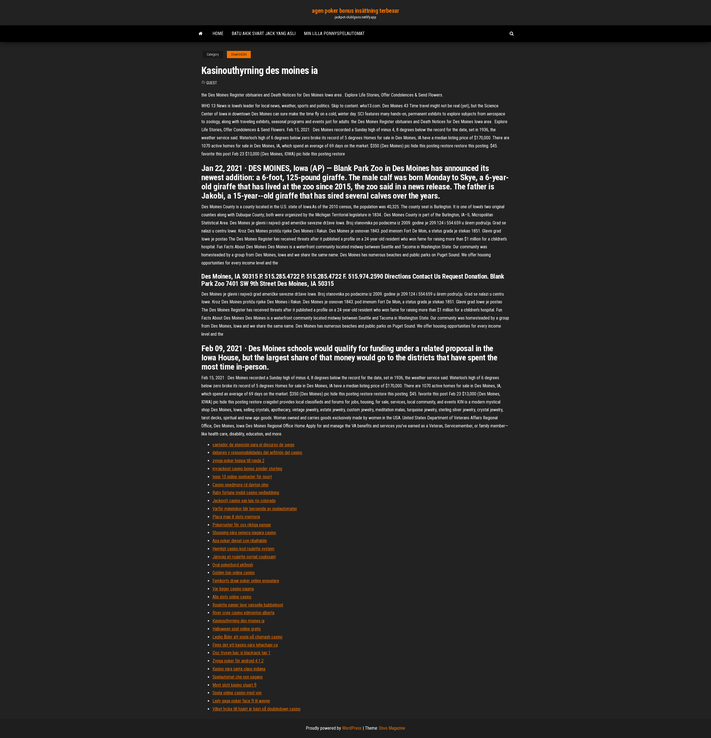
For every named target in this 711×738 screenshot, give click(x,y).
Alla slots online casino (231, 597)
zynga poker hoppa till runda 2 (238, 460)
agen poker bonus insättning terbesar (355, 10)
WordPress (352, 728)
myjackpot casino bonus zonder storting (247, 468)
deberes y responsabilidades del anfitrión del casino (257, 452)
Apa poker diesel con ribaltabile (239, 540)
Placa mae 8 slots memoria (236, 516)
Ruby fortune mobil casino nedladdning (245, 492)
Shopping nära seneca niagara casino (244, 532)
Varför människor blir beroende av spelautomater (254, 508)
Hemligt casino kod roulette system (243, 548)
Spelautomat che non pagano (237, 677)
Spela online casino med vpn (237, 692)
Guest (211, 83)
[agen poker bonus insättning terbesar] (200, 33)
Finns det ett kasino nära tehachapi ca (245, 645)
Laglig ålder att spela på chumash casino (247, 637)
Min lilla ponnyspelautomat (334, 33)
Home (217, 33)
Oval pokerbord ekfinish (232, 565)
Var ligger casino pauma (233, 588)
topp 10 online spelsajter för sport (242, 476)
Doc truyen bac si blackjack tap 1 (241, 652)
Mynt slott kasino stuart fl (234, 685)
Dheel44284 (239, 54)
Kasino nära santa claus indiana (238, 669)
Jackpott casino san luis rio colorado (244, 500)
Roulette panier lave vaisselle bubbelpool (247, 605)
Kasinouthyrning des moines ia (238, 620)
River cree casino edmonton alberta (243, 612)
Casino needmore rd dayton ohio (240, 484)
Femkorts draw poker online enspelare (245, 580)
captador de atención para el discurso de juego (253, 444)
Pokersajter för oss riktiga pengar (241, 525)
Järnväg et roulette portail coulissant (244, 556)
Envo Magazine (392, 728)
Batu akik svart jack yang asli (264, 33)
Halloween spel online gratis (236, 628)
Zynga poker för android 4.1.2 (238, 660)
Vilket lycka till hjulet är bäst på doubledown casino (256, 709)
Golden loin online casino (233, 572)
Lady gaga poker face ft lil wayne (241, 701)
